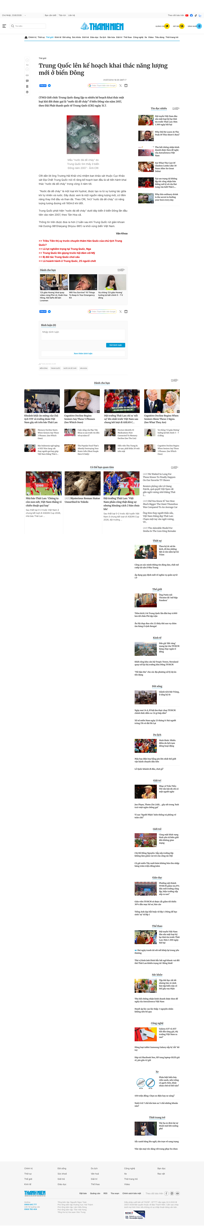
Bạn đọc (162, 1168)
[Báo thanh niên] (102, 26)
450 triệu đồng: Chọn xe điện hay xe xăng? (154, 1096)
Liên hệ (71, 15)
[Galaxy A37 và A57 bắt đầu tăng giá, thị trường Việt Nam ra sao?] (146, 1034)
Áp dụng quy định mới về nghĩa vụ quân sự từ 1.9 (156, 576)
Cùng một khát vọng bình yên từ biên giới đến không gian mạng (169, 838)
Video (151, 37)
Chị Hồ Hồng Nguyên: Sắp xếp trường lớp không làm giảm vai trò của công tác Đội (154, 854)
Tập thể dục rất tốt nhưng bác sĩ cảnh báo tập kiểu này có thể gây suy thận (168, 984)
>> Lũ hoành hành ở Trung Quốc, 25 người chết (67, 261)
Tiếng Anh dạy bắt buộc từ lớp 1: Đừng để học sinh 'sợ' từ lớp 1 (156, 913)
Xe (145, 37)
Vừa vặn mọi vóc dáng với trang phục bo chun (156, 1149)
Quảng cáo (95, 1193)
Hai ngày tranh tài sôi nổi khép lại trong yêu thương (157, 951)
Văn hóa (111, 37)
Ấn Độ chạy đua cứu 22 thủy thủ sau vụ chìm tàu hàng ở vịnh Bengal (156, 624)
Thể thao (128, 37)
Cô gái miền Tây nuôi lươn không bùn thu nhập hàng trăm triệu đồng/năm (157, 864)
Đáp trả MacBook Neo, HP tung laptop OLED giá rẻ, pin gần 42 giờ (157, 1058)
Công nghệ (138, 37)
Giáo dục (94, 37)
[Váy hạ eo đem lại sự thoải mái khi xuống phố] (146, 1129)
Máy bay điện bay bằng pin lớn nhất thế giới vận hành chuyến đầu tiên (155, 760)
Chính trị (32, 37)
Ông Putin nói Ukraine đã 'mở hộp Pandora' (168, 598)
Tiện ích (62, 15)
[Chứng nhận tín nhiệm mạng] (134, 1215)
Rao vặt (161, 1173)
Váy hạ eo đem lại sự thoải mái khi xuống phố (168, 1126)
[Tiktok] (195, 15)
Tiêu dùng (159, 37)
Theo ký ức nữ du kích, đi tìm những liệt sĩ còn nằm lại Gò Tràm (169, 550)
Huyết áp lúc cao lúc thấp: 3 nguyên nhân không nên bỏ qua (154, 1010)
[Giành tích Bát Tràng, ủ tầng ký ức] (146, 697)
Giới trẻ (85, 37)
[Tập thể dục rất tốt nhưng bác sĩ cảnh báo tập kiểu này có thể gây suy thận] (146, 986)
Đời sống (67, 37)
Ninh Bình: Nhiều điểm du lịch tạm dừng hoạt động (167, 743)
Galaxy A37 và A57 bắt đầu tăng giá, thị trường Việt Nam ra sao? (168, 1033)
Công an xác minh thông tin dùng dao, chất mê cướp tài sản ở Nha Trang (157, 566)
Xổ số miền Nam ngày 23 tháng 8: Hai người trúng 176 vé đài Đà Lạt (155, 721)
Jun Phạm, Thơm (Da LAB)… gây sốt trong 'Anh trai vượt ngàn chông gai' (157, 806)
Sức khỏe (76, 37)
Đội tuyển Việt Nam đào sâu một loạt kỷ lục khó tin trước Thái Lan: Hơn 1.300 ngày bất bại (169, 937)
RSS (105, 1193)
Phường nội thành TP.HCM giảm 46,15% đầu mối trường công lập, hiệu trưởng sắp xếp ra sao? (169, 888)
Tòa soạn (115, 1193)
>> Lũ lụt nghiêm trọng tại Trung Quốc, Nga (65, 249)
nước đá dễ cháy (70, 368)
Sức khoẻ (62, 1173)
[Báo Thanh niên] (34, 1193)
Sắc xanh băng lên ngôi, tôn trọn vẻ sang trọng (157, 1141)
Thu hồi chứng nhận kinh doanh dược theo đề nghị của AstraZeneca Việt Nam (156, 1000)
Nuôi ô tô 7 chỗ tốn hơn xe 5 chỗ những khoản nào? (156, 1104)
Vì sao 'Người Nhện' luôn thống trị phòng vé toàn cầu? (155, 816)
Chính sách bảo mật (131, 1193)
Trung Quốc (55, 368)
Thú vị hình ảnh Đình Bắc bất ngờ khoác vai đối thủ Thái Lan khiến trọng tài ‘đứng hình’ (157, 961)
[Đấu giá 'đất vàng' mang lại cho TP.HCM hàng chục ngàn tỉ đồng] (146, 649)
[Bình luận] (27, 81)
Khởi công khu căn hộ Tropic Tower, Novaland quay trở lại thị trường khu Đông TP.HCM (156, 663)
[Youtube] (187, 15)
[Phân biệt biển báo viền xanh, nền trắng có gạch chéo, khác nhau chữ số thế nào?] (146, 1083)
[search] (28, 26)
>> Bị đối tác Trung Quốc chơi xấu (59, 257)
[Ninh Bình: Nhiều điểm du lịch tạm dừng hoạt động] (146, 746)
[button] (27, 60)
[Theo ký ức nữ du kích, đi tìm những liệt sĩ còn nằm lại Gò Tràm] (146, 552)
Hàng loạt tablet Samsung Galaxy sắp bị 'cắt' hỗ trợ (157, 1048)
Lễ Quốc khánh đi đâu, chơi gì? (149, 769)
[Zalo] (200, 15)
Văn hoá (95, 1173)
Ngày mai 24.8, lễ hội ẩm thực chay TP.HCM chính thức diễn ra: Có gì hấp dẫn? (155, 711)
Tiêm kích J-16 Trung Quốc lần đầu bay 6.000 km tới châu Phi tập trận (156, 614)
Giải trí (119, 37)
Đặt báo (83, 1193)
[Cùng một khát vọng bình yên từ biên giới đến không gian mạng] (146, 840)
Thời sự (41, 37)
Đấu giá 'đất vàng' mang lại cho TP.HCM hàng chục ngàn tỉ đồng (169, 647)
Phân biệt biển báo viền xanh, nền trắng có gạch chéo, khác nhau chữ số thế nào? (169, 1081)
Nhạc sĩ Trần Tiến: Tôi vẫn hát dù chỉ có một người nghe (169, 789)
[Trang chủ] (26, 37)
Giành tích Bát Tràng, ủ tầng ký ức (169, 693)
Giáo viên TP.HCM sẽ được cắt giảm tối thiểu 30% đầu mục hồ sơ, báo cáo (155, 903)
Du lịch (103, 37)
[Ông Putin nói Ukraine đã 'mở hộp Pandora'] (146, 600)
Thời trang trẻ (172, 37)
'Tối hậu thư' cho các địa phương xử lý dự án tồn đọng (155, 673)
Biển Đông (43, 368)
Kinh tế (58, 37)
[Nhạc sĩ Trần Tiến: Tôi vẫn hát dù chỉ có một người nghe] (146, 792)
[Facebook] (191, 15)
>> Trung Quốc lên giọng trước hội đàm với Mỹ (67, 253)
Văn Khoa (83, 368)
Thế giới (49, 37)
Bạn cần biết (50, 15)
